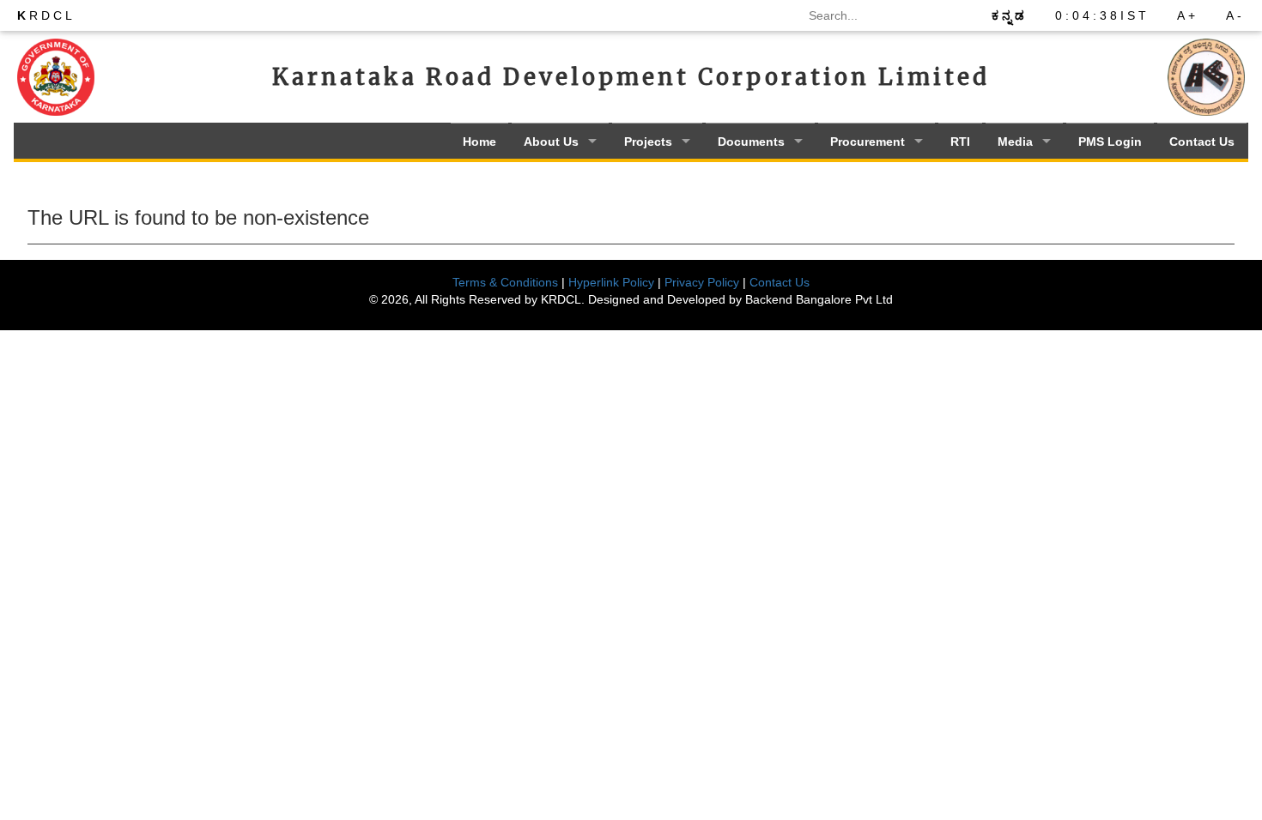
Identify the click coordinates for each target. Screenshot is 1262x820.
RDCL (46, 15)
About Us (551, 141)
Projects (648, 141)
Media (1015, 141)
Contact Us (1202, 141)
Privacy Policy (701, 282)
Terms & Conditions (505, 282)
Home (479, 141)
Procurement (867, 141)
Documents (751, 141)
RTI (960, 141)
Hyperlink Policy (611, 282)
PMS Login (1110, 141)
